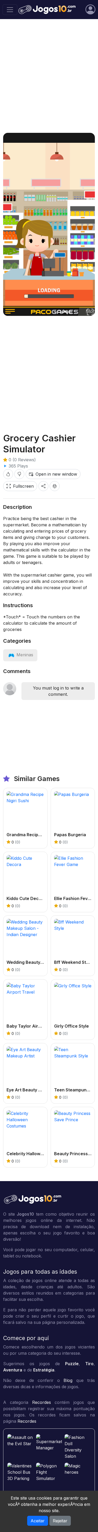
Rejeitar (60, 1520)
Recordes (41, 1402)
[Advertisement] (49, 76)
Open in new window (56, 474)
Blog (68, 1380)
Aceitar (38, 1520)
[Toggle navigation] (10, 9)
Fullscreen (23, 486)
